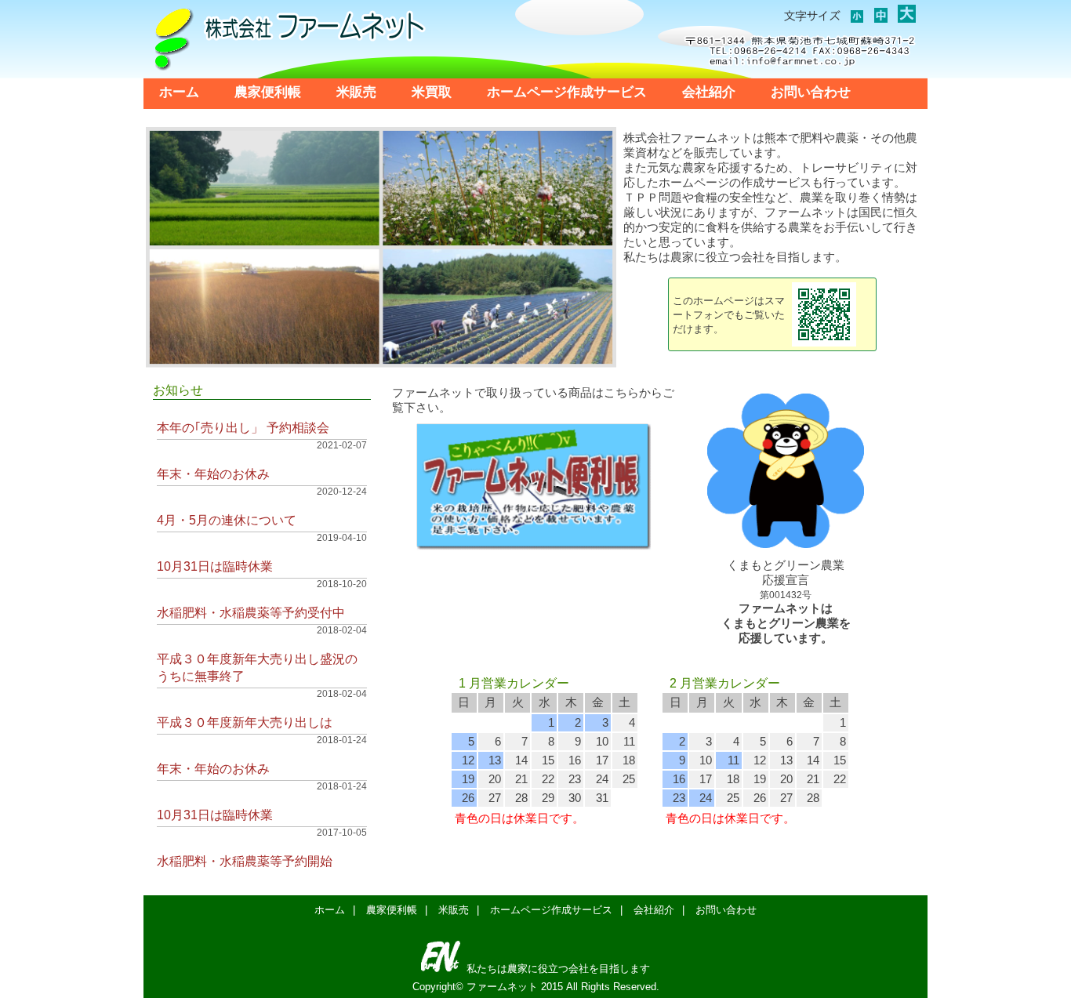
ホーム (179, 92)
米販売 (356, 92)
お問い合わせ (811, 92)
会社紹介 (708, 92)
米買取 (432, 92)
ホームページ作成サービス (567, 92)
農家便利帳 (267, 92)
